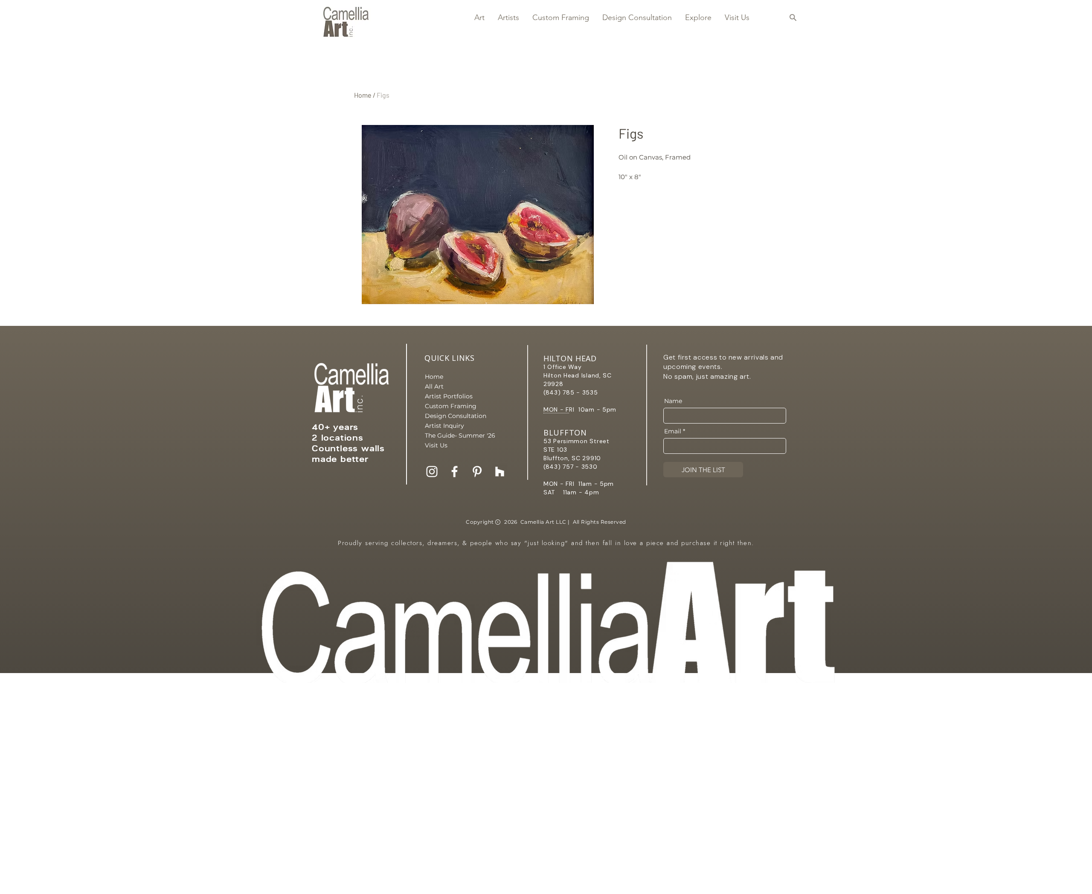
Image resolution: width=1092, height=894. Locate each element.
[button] (479, 17)
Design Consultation (455, 416)
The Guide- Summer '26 (455, 435)
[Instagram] (431, 471)
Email (672, 431)
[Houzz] (499, 471)
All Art (434, 386)
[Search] (793, 17)
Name (673, 401)
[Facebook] (454, 471)
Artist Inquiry (444, 426)
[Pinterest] (477, 471)
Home (363, 95)
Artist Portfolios (449, 396)
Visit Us (436, 445)
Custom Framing (450, 406)
